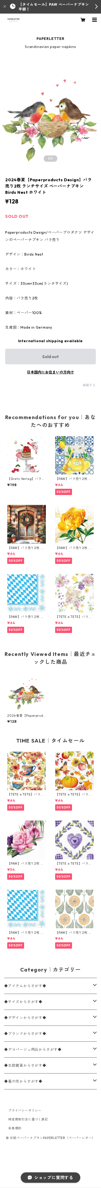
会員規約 (14, 1128)
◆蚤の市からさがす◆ (23, 1081)
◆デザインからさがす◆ (25, 1017)
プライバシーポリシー (24, 1110)
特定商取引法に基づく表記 (28, 1119)
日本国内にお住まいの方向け (50, 372)
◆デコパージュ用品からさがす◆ (33, 1049)
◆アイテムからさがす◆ (25, 986)
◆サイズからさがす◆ (23, 1001)
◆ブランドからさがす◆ (25, 1033)
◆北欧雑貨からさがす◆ (25, 1065)
